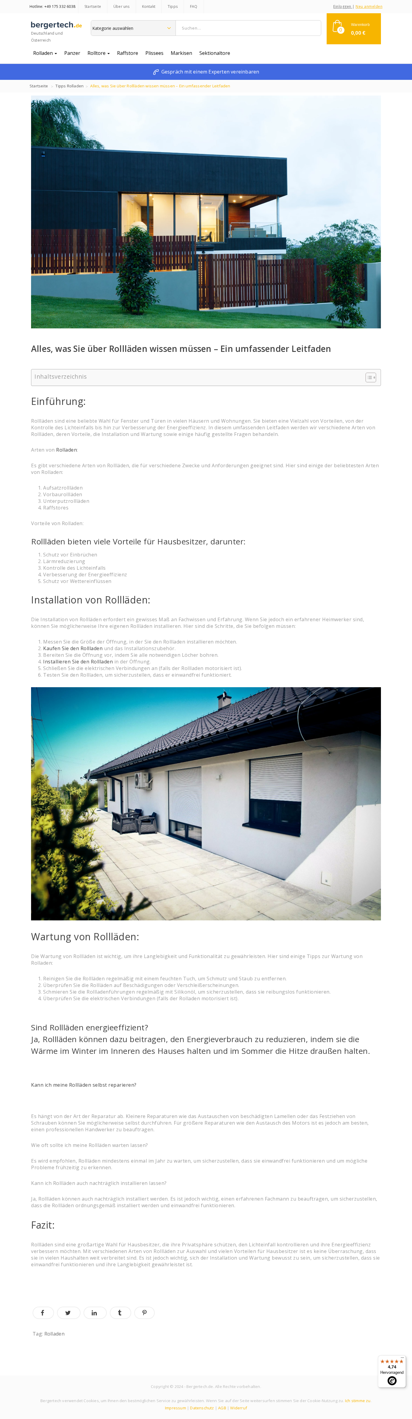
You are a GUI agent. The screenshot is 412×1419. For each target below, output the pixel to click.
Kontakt (148, 6)
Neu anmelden (369, 6)
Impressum (175, 1408)
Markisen (181, 53)
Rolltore (97, 53)
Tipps (173, 6)
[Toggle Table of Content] (368, 377)
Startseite (92, 6)
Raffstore (127, 53)
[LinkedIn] (95, 1313)
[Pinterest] (144, 1313)
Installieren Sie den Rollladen (78, 661)
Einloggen (342, 6)
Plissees (154, 53)
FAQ (194, 6)
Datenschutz (202, 1408)
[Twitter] (69, 1313)
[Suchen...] (313, 28)
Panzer (72, 53)
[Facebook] (43, 1313)
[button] (354, 28)
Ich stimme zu (358, 1400)
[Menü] (402, 1359)
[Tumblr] (120, 1313)
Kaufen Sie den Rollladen (73, 648)
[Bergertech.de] (56, 27)
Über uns (121, 6)
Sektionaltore (214, 53)
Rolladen (43, 53)
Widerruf (238, 1408)
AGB (222, 1408)
